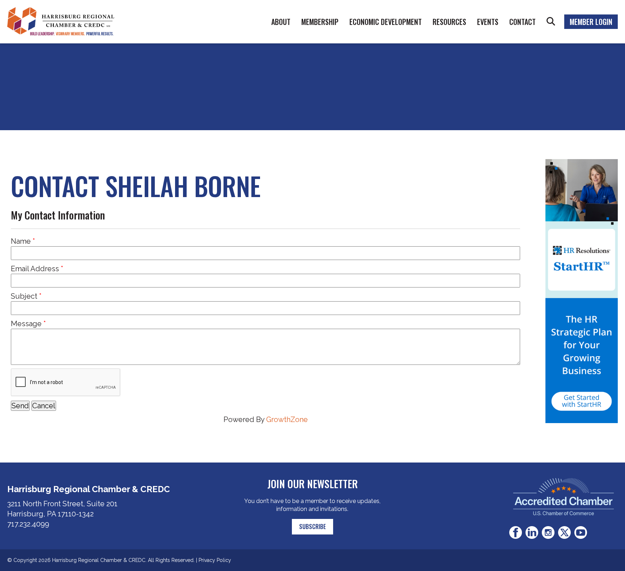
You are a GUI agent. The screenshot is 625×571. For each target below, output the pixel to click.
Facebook (515, 532)
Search (551, 21)
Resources (449, 21)
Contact (522, 21)
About (280, 21)
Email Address (35, 268)
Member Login (591, 21)
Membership (320, 21)
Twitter (564, 532)
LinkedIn (532, 532)
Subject (24, 296)
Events (487, 21)
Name (21, 241)
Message (26, 323)
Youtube (580, 532)
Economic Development (385, 21)
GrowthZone (287, 419)
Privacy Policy (215, 560)
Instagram (548, 532)
